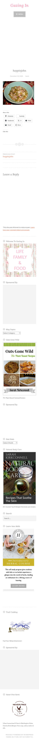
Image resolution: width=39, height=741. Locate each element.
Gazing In (19, 5)
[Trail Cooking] (19, 626)
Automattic (28, 737)
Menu (20, 14)
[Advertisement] (19, 43)
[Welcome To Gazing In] (19, 260)
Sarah (27, 76)
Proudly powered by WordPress (19, 735)
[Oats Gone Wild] (19, 368)
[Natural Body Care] (19, 478)
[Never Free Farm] (19, 709)
